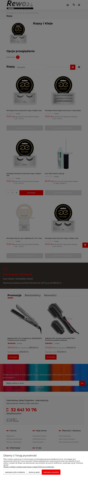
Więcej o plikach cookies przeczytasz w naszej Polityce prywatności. (28, 467)
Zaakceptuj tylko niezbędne (15, 472)
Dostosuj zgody (34, 472)
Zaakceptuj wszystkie (51, 472)
